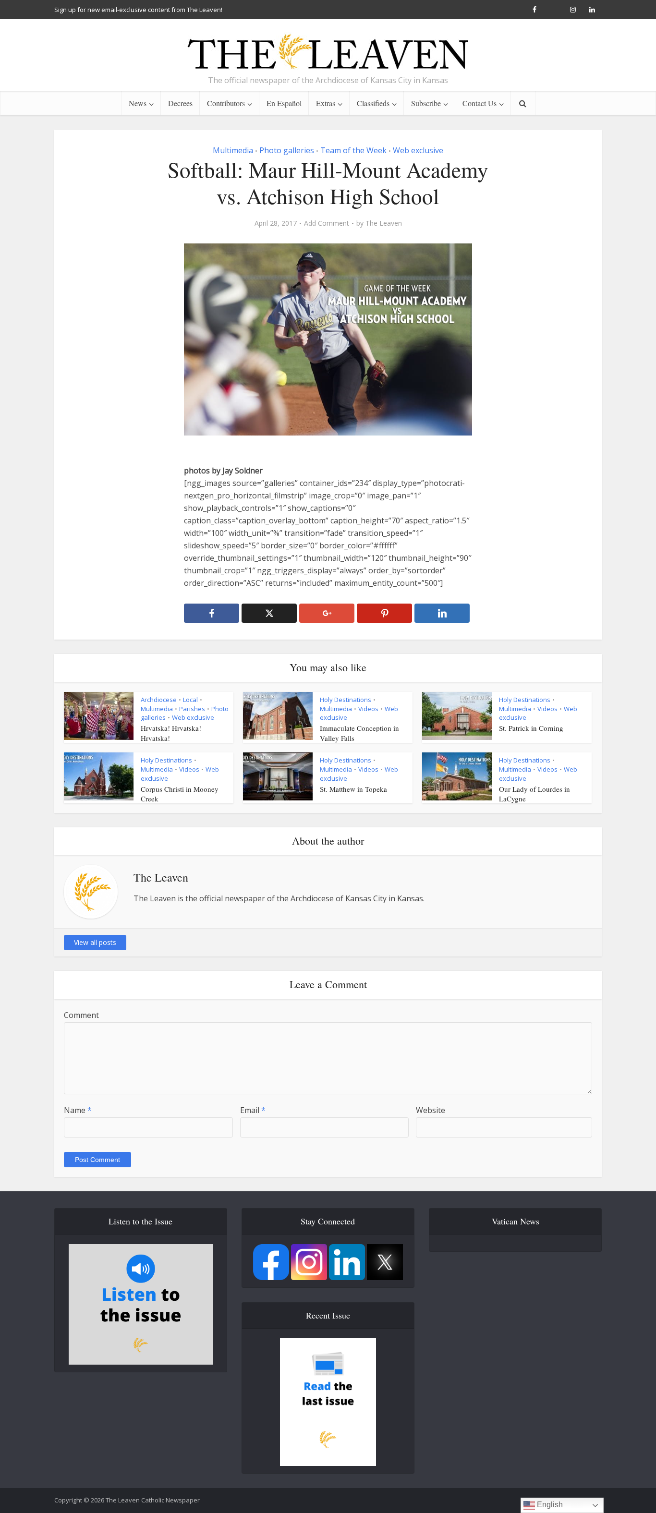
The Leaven (383, 223)
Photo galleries (286, 150)
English (549, 1505)
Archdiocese (159, 699)
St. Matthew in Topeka (353, 789)
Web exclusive (418, 150)
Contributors (226, 103)
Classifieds (373, 103)
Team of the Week (353, 150)
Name (78, 1110)
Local (190, 699)
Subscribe (426, 103)
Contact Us (479, 103)
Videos (368, 708)
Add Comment (326, 223)
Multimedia (233, 150)
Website (430, 1110)
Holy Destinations (345, 699)
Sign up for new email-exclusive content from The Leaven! (138, 9)
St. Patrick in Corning (531, 728)
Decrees (180, 103)
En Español (284, 103)
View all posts (95, 942)
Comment (81, 1015)
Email (253, 1110)
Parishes (192, 708)
